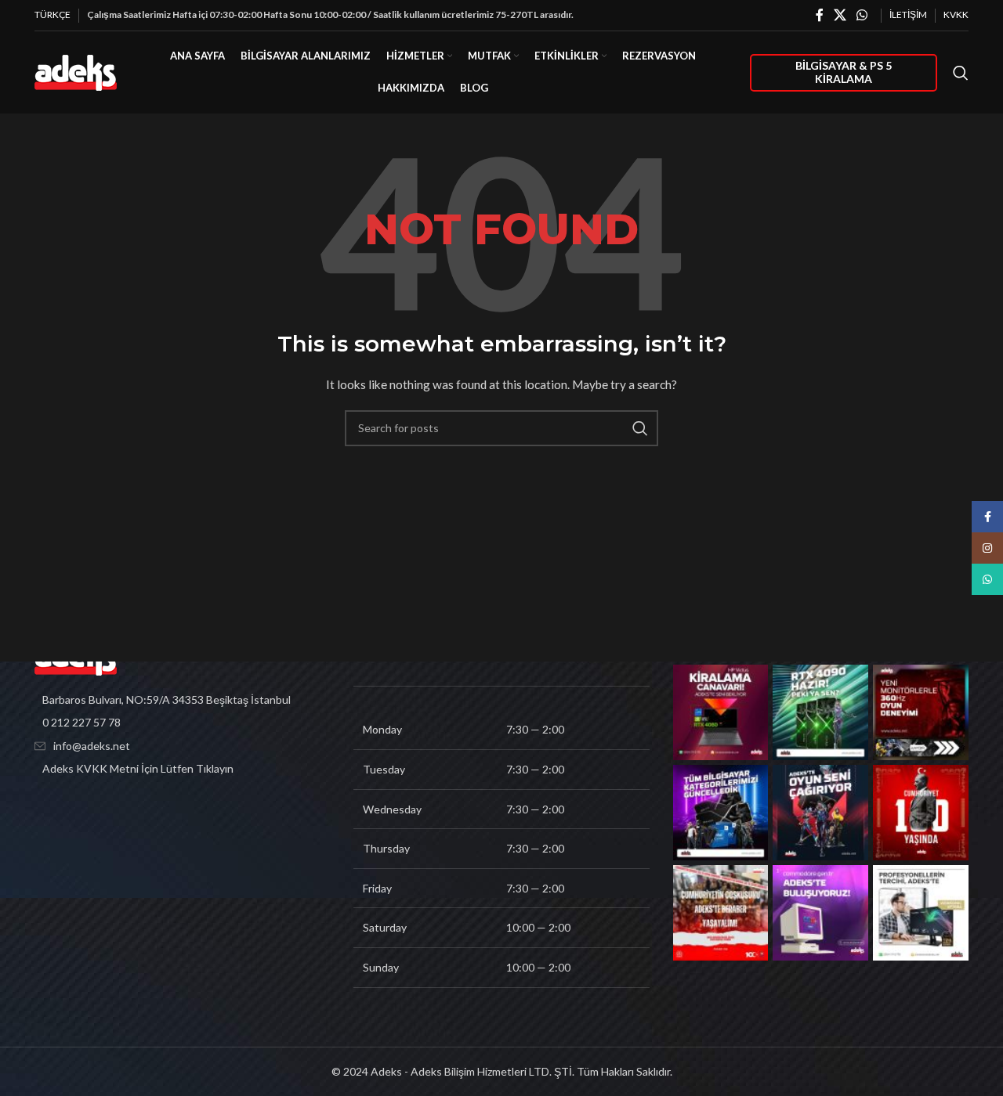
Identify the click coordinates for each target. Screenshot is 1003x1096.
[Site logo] (75, 71)
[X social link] (839, 15)
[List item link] (182, 722)
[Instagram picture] (721, 712)
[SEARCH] (640, 428)
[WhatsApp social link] (862, 15)
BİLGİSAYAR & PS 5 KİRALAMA (843, 72)
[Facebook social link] (819, 15)
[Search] (960, 72)
